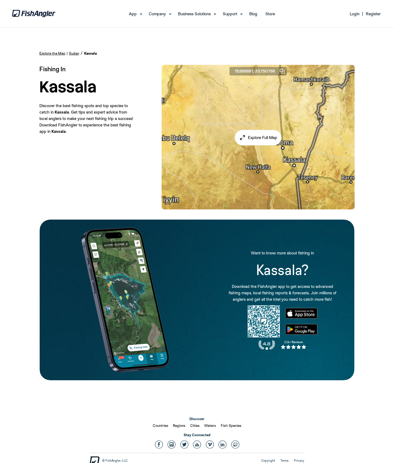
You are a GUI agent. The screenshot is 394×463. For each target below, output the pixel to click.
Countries (160, 425)
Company (157, 14)
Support (230, 14)
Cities (195, 425)
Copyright (268, 460)
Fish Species (231, 425)
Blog (253, 14)
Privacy (299, 460)
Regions (179, 425)
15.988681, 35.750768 (255, 71)
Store (270, 14)
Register (373, 14)
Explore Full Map (262, 137)
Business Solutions (194, 14)
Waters (210, 425)
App (133, 14)
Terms (284, 460)
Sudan (74, 53)
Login (354, 14)
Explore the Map (52, 53)
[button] (258, 137)
